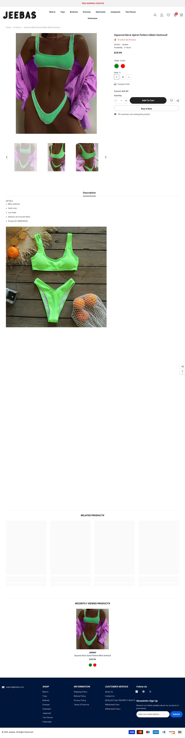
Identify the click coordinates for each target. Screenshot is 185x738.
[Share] (177, 101)
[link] (26, 580)
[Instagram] (137, 691)
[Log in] (161, 14)
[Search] (155, 15)
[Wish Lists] (168, 14)
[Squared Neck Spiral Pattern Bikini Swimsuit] (92, 629)
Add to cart (148, 100)
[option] (56, 83)
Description (89, 192)
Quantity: (118, 95)
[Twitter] (150, 691)
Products (17, 27)
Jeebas (125, 44)
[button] (7, 157)
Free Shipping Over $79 (93, 3)
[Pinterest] (143, 691)
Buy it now (146, 108)
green (90, 665)
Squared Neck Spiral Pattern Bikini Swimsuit (92, 655)
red (95, 665)
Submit (176, 714)
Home (8, 27)
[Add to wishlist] (171, 100)
